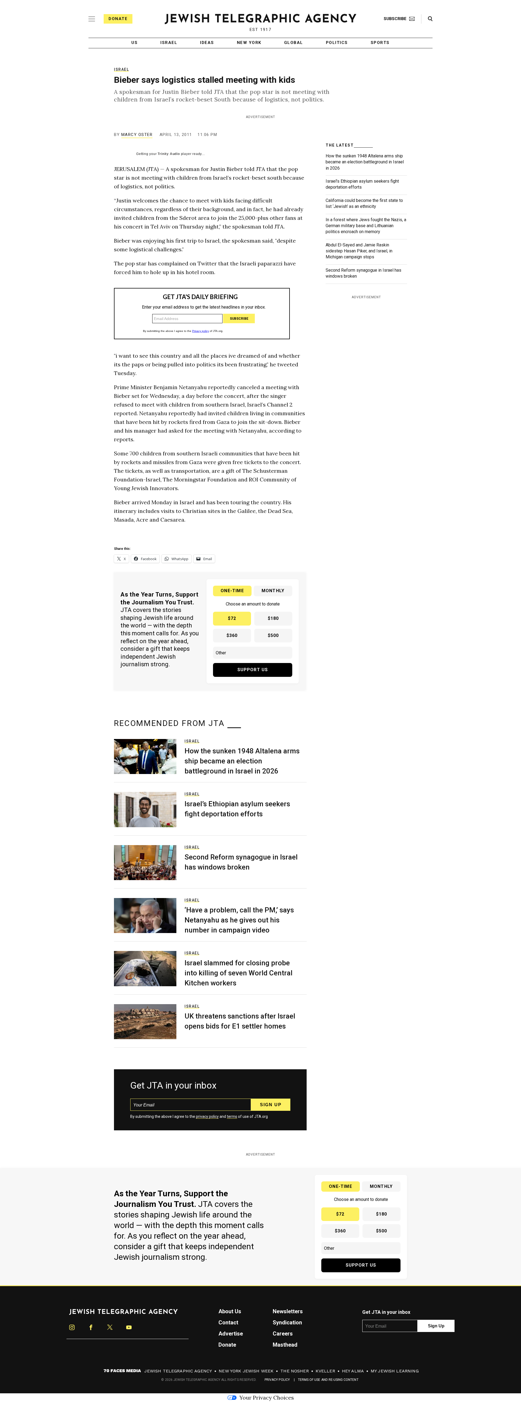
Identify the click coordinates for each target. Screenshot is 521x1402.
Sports (380, 43)
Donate (118, 18)
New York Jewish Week (246, 1371)
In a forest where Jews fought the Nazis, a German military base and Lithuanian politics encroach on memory (366, 225)
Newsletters (288, 1311)
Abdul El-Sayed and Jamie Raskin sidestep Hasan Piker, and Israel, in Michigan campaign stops (359, 251)
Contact (228, 1322)
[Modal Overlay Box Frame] (202, 313)
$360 (232, 635)
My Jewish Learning (395, 1371)
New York (249, 43)
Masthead (285, 1344)
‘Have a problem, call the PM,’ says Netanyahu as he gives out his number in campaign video (239, 920)
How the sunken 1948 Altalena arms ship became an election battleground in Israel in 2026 (365, 162)
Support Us (252, 669)
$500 (273, 635)
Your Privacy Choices (266, 1397)
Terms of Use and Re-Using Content (328, 1380)
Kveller (325, 1371)
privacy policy (207, 1116)
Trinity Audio (169, 154)
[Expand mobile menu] (91, 19)
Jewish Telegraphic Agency (178, 1371)
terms (232, 1116)
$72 (232, 618)
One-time (232, 590)
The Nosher (294, 1371)
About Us (229, 1311)
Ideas (207, 43)
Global (293, 43)
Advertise (230, 1333)
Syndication (287, 1322)
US (134, 43)
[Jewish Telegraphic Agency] (123, 1314)
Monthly (273, 590)
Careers (283, 1333)
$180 (273, 618)
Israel (168, 43)
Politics (337, 43)
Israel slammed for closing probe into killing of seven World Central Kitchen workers (239, 973)
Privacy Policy (277, 1380)
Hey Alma (353, 1371)
